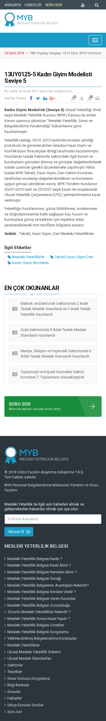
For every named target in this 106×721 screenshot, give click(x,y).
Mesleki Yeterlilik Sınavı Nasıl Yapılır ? (38, 618)
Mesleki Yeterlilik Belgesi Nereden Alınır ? (42, 572)
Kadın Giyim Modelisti (30, 263)
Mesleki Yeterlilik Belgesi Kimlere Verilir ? (41, 592)
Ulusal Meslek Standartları (29, 658)
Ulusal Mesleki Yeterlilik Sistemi (34, 652)
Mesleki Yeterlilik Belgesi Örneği (34, 578)
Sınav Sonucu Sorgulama (28, 678)
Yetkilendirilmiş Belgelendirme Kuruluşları (42, 638)
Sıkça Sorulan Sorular (25, 705)
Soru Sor (53, 5)
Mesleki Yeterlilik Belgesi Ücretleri (35, 625)
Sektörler (15, 665)
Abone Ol (16, 531)
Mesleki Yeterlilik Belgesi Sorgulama (38, 632)
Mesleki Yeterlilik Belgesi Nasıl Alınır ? (39, 565)
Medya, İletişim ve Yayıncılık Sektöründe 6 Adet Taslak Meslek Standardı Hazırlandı (56, 354)
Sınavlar (14, 691)
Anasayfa (12, 5)
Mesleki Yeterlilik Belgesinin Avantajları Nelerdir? (48, 585)
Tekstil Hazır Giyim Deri (74, 257)
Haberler (33, 5)
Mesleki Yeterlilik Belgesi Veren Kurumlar (41, 598)
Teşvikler (14, 671)
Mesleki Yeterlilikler (28, 257)
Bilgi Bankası (18, 685)
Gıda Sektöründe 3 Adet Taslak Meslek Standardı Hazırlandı (53, 332)
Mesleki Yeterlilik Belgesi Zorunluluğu (38, 605)
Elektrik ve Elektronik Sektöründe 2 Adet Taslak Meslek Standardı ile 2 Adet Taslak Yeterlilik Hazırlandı (56, 309)
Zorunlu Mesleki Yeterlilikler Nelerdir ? (39, 612)
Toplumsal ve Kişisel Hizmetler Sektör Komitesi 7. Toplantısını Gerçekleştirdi (52, 375)
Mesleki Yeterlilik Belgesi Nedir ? (34, 559)
